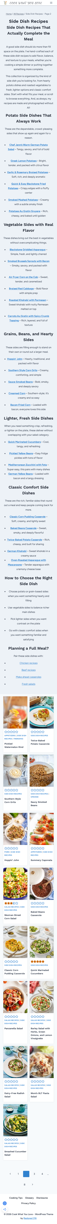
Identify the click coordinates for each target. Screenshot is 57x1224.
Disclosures (42, 1198)
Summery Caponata (41, 860)
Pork (7, 852)
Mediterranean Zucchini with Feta (27, 464)
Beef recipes (29, 670)
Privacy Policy (28, 1203)
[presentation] (15, 712)
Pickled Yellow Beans (21, 453)
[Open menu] (51, 3)
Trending (18, 739)
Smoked (35, 797)
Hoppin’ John (11, 860)
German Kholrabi (17, 551)
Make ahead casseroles (28, 676)
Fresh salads (28, 684)
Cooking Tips (15, 1198)
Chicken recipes (28, 663)
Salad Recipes (11, 907)
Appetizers (9, 736)
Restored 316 (30, 1218)
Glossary (29, 1198)
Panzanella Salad (13, 1028)
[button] (5, 731)
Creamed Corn (17, 393)
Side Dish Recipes (39, 736)
